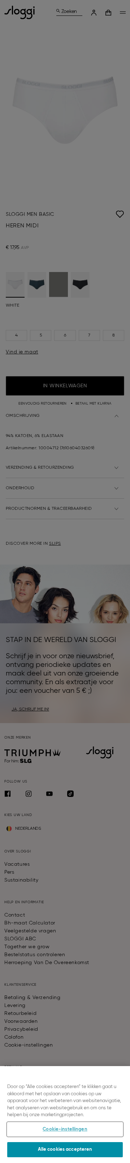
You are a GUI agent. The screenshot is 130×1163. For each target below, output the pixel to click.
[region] (65, 1114)
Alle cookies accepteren (65, 1149)
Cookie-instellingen (65, 1129)
